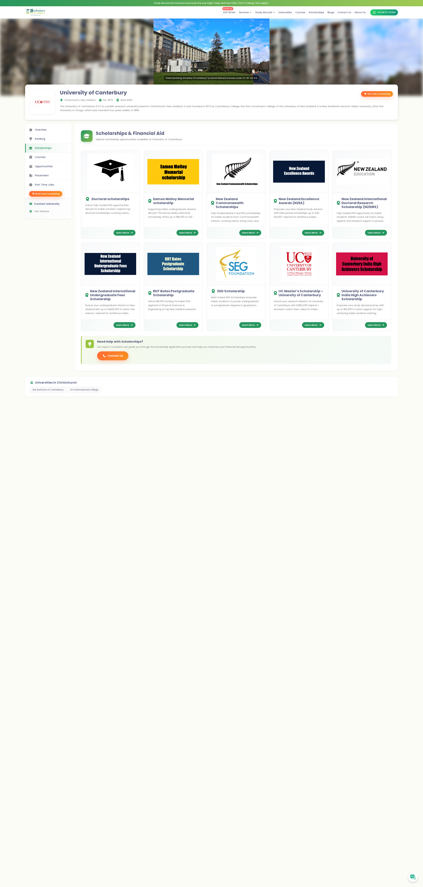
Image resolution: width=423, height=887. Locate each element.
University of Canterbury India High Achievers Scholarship (363, 295)
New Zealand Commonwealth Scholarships (230, 203)
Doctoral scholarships (110, 199)
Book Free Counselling (47, 193)
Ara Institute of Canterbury (48, 389)
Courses (300, 12)
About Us (360, 12)
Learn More (122, 232)
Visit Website (41, 211)
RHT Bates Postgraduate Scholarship (173, 293)
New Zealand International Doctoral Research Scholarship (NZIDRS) (364, 203)
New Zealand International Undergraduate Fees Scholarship (112, 295)
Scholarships (316, 12)
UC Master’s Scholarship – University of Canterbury (301, 293)
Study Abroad (263, 12)
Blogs (330, 12)
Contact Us (344, 12)
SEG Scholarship (231, 291)
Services (244, 12)
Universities (285, 12)
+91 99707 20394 (386, 12)
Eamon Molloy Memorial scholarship (173, 201)
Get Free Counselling (378, 93)
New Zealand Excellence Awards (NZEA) (299, 201)
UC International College (84, 389)
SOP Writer (229, 11)
